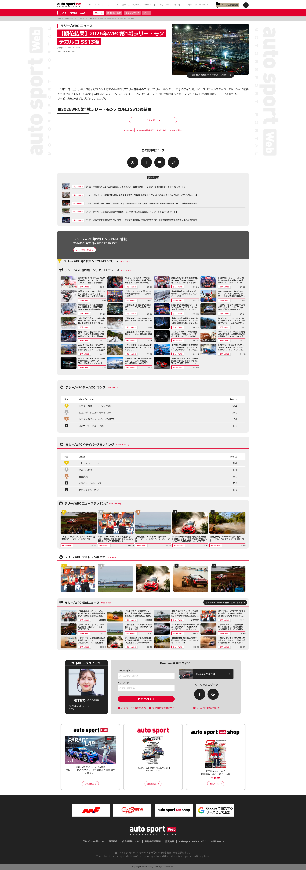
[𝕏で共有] (132, 162)
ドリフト (177, 4)
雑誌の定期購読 (152, 841)
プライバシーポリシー (92, 841)
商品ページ (214, 783)
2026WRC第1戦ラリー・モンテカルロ (152, 130)
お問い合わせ (218, 841)
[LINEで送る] (159, 162)
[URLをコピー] (173, 162)
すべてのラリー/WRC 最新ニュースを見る (224, 602)
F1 (90, 4)
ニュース (99, 12)
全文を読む (151, 120)
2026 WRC (130, 130)
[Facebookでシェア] (146, 162)
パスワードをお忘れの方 (133, 708)
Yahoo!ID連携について (208, 708)
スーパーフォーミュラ (116, 4)
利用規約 (113, 841)
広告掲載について (131, 841)
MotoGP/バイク (150, 4)
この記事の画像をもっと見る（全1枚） (209, 74)
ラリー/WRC (165, 4)
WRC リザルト (177, 130)
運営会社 (169, 841)
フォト (146, 12)
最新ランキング (132, 12)
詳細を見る (152, 783)
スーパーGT (99, 4)
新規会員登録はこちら (163, 708)
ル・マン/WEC (134, 4)
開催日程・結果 (114, 12)
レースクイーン (190, 4)
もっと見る (89, 783)
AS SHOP (203, 4)
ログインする (145, 699)
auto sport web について (192, 841)
